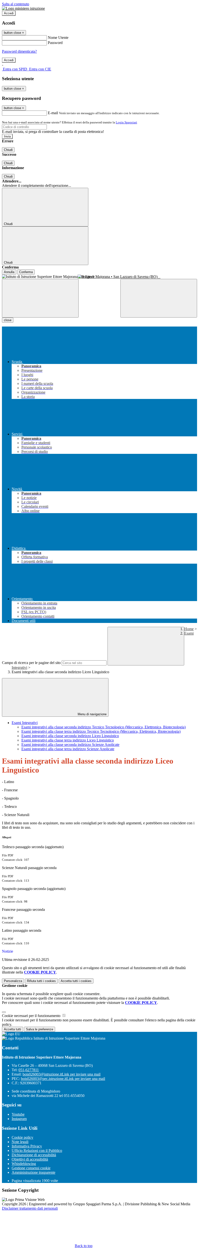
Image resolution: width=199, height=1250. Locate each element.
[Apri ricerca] (158, 298)
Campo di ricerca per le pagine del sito (31, 663)
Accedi (9, 13)
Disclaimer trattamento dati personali (30, 1208)
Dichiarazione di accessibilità (34, 1155)
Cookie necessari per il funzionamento (31, 1016)
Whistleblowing (24, 1164)
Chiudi (8, 150)
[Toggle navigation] (40, 298)
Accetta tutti (76, 981)
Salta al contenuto (15, 4)
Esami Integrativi (25, 723)
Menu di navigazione (92, 714)
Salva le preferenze (39, 1029)
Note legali (20, 1142)
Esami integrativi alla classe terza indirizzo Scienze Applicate (67, 749)
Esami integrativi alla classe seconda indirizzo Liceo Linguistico (70, 736)
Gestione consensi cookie (31, 1168)
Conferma (26, 272)
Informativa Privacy (27, 1146)
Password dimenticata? (19, 51)
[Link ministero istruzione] (23, 8)
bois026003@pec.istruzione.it (63, 1079)
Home (189, 629)
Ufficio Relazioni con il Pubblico (37, 1150)
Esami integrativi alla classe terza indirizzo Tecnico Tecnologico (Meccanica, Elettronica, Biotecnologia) (101, 731)
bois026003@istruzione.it (61, 1074)
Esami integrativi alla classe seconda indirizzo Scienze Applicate (70, 744)
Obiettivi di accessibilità (30, 1159)
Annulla (9, 272)
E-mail (53, 113)
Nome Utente (58, 37)
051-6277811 (28, 1070)
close (7, 320)
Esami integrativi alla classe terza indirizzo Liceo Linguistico (67, 740)
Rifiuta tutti (41, 981)
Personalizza (13, 981)
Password (55, 43)
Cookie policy (22, 1137)
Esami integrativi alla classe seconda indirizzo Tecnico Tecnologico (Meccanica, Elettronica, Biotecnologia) (103, 727)
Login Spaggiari (126, 122)
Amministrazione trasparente (33, 1172)
